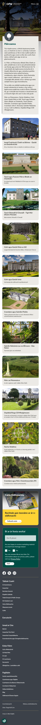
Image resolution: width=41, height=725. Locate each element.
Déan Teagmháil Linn (8, 707)
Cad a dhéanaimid (7, 649)
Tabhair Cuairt (8, 581)
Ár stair (4, 656)
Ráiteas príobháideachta (30, 704)
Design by (8, 713)
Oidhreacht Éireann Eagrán (10, 695)
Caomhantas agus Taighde (10, 679)
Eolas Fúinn (7, 646)
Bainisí (4, 629)
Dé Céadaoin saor (7, 601)
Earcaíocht (6, 618)
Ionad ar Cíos (7, 625)
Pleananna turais (7, 607)
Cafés (4, 610)
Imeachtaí (5, 588)
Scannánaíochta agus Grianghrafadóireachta (15, 638)
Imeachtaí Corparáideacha (10, 635)
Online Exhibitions (7, 689)
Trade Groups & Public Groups (11, 597)
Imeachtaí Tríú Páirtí (8, 632)
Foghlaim (6, 673)
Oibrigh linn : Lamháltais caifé (11, 665)
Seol (8, 563)
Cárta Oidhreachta (7, 604)
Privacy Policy (15, 559)
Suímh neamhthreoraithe (9, 676)
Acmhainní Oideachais (9, 686)
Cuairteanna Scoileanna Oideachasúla (13, 682)
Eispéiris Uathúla (7, 594)
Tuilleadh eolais (12, 521)
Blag (3, 692)
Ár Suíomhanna (7, 585)
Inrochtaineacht (7, 704)
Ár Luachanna (6, 659)
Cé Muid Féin (6, 652)
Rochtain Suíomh (7, 591)
